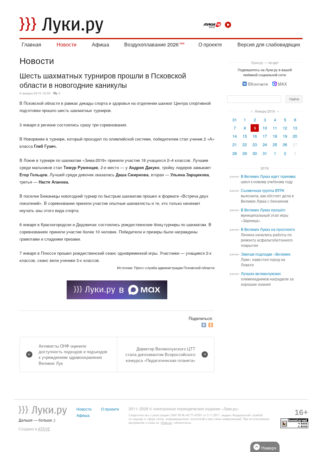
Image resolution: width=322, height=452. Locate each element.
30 (255, 153)
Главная (31, 44)
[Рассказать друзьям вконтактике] (204, 325)
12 (285, 128)
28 (234, 153)
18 (275, 136)
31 (234, 120)
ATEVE (44, 428)
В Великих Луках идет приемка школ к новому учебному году (268, 179)
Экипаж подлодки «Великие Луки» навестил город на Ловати (266, 259)
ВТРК (265, 168)
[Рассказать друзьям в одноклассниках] (211, 325)
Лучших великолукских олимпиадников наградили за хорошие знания (267, 279)
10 (265, 128)
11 (275, 128)
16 (255, 136)
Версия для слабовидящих (268, 44)
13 (295, 128)
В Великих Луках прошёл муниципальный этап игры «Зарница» (264, 215)
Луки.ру (166, 423)
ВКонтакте (258, 84)
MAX (282, 84)
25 (275, 144)
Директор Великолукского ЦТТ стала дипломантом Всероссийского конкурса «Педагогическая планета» (160, 354)
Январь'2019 (265, 111)
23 (255, 144)
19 (285, 136)
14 (234, 136)
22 (244, 144)
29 (244, 153)
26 (285, 144)
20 (295, 136)
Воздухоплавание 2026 (151, 44)
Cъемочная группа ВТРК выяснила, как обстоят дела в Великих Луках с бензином (267, 196)
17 (265, 136)
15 (244, 136)
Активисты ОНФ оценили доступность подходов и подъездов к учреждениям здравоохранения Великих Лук (73, 354)
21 (234, 144)
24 (265, 144)
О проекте (210, 44)
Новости (66, 44)
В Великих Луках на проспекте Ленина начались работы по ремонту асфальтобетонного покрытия (268, 237)
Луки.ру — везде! (265, 62)
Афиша (100, 44)
